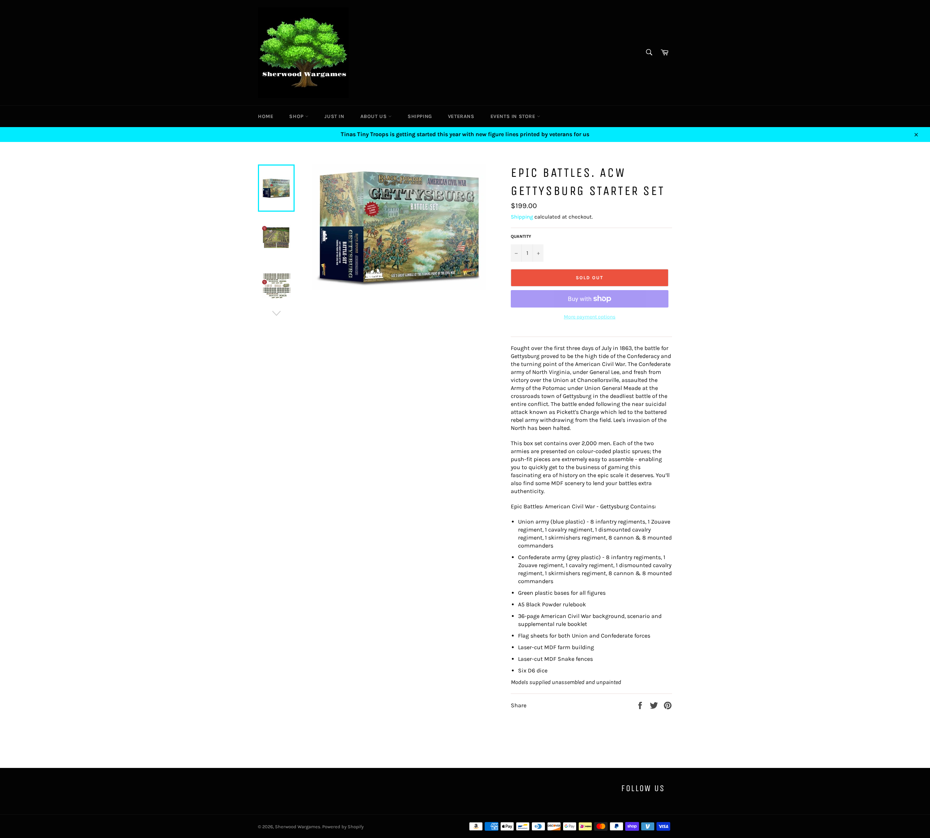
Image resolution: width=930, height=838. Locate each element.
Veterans (461, 116)
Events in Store (513, 116)
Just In (334, 116)
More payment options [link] (589, 317)
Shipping (420, 116)
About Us (374, 116)
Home (265, 116)
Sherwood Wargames (297, 826)
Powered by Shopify (343, 826)
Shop (297, 116)
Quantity (521, 236)
